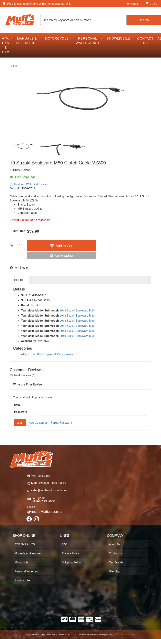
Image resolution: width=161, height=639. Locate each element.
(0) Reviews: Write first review (28, 184)
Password (20, 412)
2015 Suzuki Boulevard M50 (77, 320)
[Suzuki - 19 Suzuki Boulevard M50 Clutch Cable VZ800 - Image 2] (49, 147)
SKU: (13, 188)
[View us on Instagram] (36, 520)
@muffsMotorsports (44, 511)
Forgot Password (61, 422)
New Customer (38, 422)
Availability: (29, 341)
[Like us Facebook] (29, 520)
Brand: (25, 305)
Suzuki (14, 66)
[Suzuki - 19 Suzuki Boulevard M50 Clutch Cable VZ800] (80, 102)
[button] (100, 20)
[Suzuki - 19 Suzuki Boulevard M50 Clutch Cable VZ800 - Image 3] (75, 147)
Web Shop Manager (123, 634)
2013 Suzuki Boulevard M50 (77, 310)
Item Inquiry (21, 267)
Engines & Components (58, 354)
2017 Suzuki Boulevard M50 (77, 326)
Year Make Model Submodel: (40, 310)
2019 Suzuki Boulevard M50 (77, 336)
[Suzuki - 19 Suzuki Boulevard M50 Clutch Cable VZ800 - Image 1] (22, 147)
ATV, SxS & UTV (31, 354)
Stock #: (26, 300)
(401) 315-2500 (40, 475)
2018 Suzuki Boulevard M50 (77, 331)
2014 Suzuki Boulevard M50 (77, 315)
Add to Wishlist (64, 255)
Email (17, 405)
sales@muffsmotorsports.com (49, 490)
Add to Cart (65, 245)
